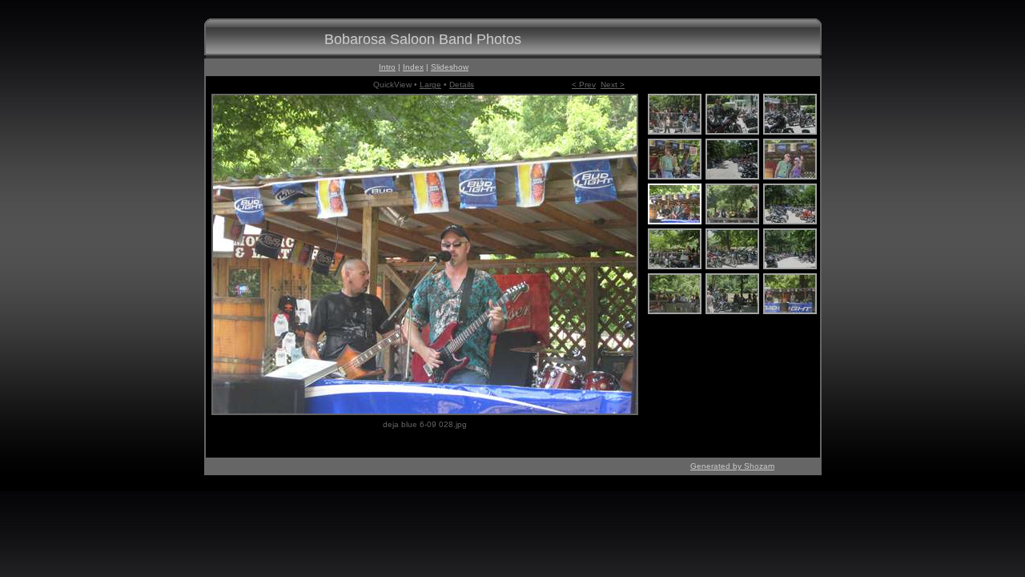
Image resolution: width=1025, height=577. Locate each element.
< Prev (584, 84)
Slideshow (449, 67)
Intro (387, 67)
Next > (613, 84)
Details (461, 84)
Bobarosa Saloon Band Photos (422, 39)
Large (430, 84)
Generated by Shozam (732, 466)
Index (413, 67)
